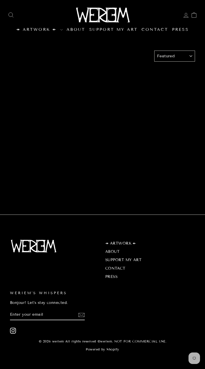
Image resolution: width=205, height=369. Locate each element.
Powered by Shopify (102, 349)
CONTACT (155, 29)
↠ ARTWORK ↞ (37, 29)
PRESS (180, 29)
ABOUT (76, 29)
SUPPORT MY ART (113, 29)
